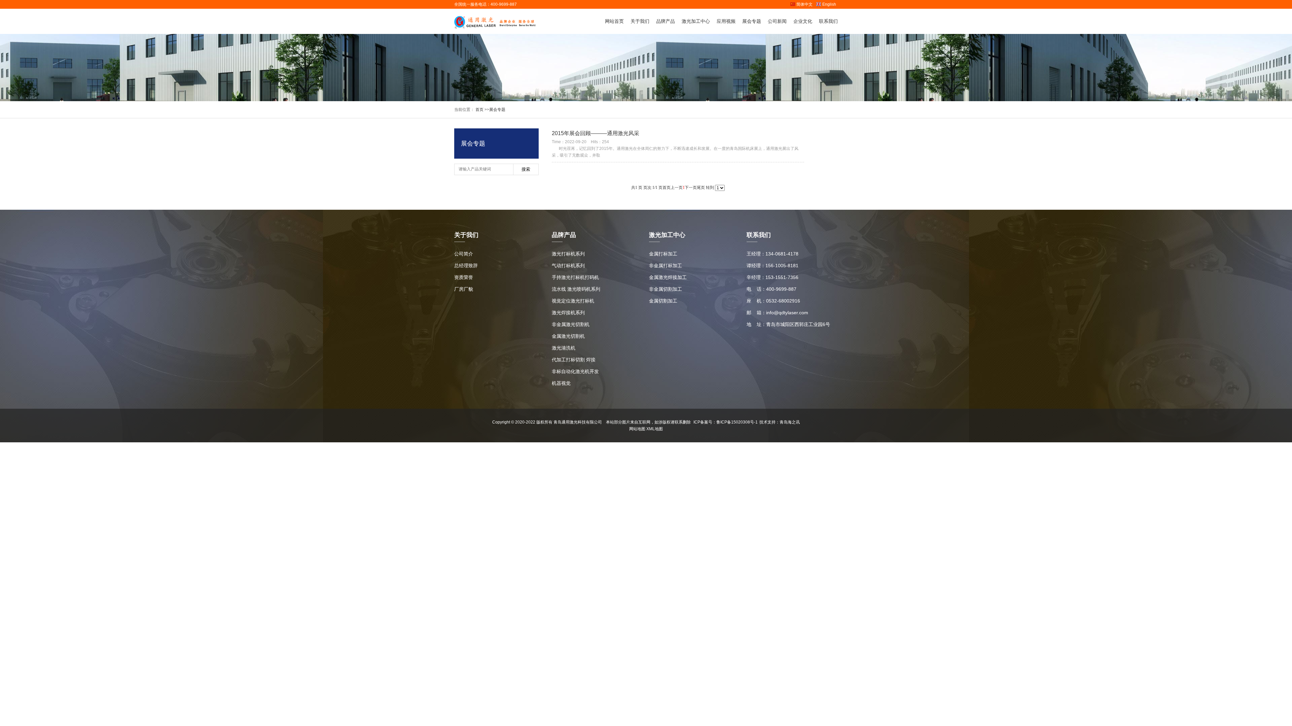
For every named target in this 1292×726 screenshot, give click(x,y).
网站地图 (637, 429)
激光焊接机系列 (568, 312)
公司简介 (463, 253)
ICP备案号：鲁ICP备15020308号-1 (725, 422)
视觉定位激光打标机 (573, 301)
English (829, 4)
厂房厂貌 (463, 289)
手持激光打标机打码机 (575, 277)
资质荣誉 (463, 277)
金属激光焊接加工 (668, 277)
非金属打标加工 (665, 265)
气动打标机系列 (568, 265)
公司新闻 (777, 21)
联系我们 (828, 21)
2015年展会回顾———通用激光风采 (595, 133)
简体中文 (804, 4)
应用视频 (726, 21)
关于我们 (640, 21)
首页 (478, 109)
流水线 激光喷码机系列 (576, 289)
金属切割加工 (663, 301)
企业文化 (802, 21)
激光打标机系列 (568, 253)
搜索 (526, 169)
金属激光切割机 (568, 336)
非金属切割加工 (665, 289)
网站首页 (614, 21)
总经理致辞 (466, 265)
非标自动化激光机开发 (575, 371)
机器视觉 (561, 383)
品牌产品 (665, 21)
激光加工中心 (696, 21)
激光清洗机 (563, 348)
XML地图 (654, 429)
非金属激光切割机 (570, 324)
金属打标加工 (663, 253)
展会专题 (751, 21)
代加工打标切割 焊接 (574, 359)
